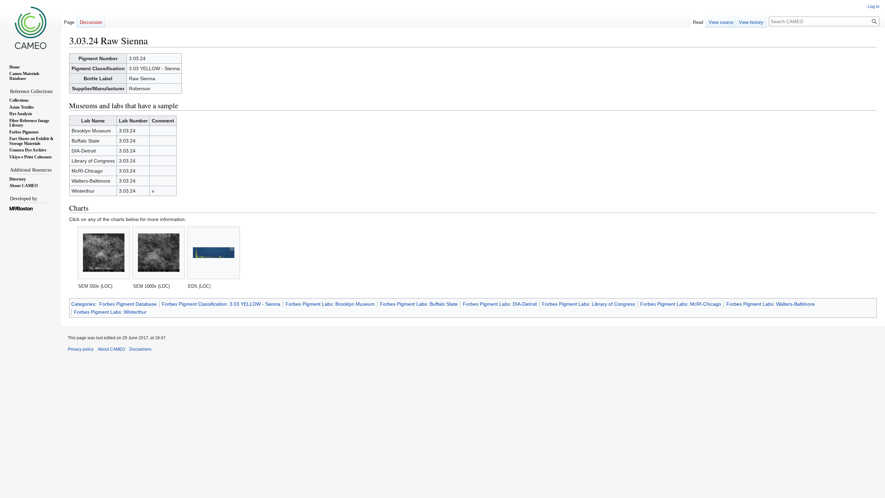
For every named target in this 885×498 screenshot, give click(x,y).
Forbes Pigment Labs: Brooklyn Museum (330, 304)
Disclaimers (140, 349)
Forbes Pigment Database (128, 304)
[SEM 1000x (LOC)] (159, 252)
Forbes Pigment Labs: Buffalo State (419, 304)
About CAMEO (111, 349)
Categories (83, 304)
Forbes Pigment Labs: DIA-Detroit (500, 304)
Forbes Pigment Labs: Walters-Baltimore (770, 304)
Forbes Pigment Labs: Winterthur (110, 312)
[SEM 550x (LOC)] (104, 252)
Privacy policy (81, 349)
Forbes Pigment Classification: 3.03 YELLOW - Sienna (221, 304)
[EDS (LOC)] (214, 252)
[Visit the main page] (30, 27)
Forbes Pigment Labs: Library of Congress (588, 304)
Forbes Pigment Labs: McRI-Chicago (680, 304)
